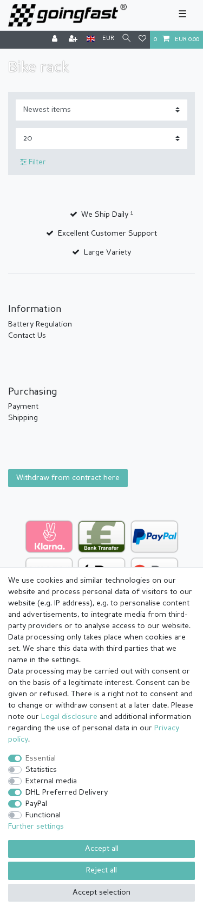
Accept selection (101, 892)
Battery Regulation (40, 324)
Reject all (101, 870)
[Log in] (55, 40)
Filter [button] (37, 162)
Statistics (41, 770)
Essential (40, 758)
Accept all (102, 848)
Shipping (23, 418)
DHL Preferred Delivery (66, 792)
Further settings (36, 826)
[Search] (126, 39)
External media (51, 781)
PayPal (36, 804)
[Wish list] (142, 40)
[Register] (74, 40)
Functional (43, 815)
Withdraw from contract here (68, 478)
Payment (23, 406)
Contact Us (27, 335)
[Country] (91, 39)
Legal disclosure (69, 717)
